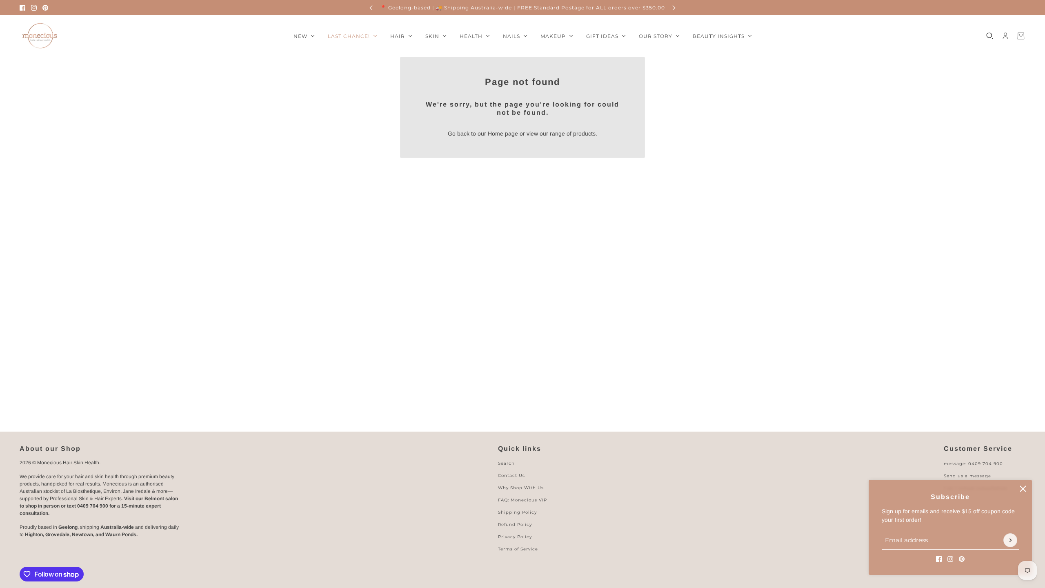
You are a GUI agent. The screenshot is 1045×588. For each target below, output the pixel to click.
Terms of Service (518, 549)
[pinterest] (45, 7)
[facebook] (22, 7)
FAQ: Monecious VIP (522, 500)
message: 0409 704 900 (973, 463)
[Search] (989, 35)
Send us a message (967, 476)
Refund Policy (515, 524)
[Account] (1005, 35)
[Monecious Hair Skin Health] (40, 36)
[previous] (371, 7)
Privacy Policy (515, 536)
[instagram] (33, 7)
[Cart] (1020, 35)
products (584, 133)
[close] (1023, 489)
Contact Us (511, 475)
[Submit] (1010, 540)
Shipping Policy (517, 512)
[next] (674, 7)
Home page (503, 133)
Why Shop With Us (521, 487)
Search (506, 463)
